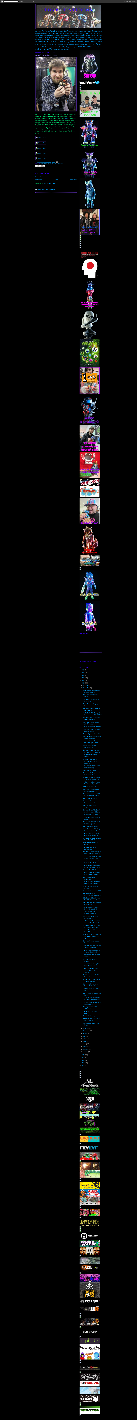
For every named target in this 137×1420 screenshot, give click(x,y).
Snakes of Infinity (73, 44)
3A (36, 31)
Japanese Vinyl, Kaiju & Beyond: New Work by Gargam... (90, 761)
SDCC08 (92, 42)
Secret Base (46, 44)
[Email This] (36, 166)
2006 (83, 1063)
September (86, 1031)
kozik (100, 47)
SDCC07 (87, 41)
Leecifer (93, 35)
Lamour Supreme (76, 35)
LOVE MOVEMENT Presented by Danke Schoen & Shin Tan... (92, 936)
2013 (83, 675)
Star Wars (91, 44)
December (86, 685)
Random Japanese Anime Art (91, 734)
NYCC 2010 (49, 163)
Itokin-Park (39, 35)
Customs (55, 33)
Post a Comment (40, 177)
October (85, 1028)
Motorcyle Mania (40, 39)
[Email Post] (56, 162)
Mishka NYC (97, 37)
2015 (83, 670)
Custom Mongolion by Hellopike (92, 726)
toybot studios (68, 10)
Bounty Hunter (82, 31)
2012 (83, 678)
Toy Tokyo (62, 47)
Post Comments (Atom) (50, 183)
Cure (49, 33)
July (84, 1036)
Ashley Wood (50, 31)
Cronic (45, 33)
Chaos (100, 31)
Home (56, 179)
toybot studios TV (43, 49)
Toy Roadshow (54, 47)
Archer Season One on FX (90, 814)
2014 (83, 672)
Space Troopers (83, 44)
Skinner (54, 44)
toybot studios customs (61, 49)
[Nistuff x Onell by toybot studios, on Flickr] (40, 138)
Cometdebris (39, 33)
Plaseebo (84, 39)
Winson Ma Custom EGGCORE (92, 891)
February (86, 1049)
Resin (61, 42)
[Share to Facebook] (42, 166)
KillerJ (63, 35)
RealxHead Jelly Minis (89, 770)
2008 (83, 1057)
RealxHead (40, 41)
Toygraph (68, 47)
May (84, 1041)
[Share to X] (40, 166)
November (86, 688)
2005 (83, 1065)
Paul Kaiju (76, 39)
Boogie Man (73, 31)
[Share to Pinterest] (44, 166)
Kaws (58, 35)
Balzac (57, 31)
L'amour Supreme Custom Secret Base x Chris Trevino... (90, 970)
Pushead (98, 39)
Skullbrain (60, 44)
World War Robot (84, 47)
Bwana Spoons (91, 31)
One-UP (57, 39)
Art (43, 31)
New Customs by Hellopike (90, 826)
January (85, 1052)
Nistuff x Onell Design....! (46, 55)
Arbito (39, 31)
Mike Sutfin (87, 37)
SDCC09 (99, 42)
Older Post (73, 179)
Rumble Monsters (76, 42)
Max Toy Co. (73, 37)
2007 (83, 1060)
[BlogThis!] (38, 166)
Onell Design (66, 39)
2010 (83, 683)
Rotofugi (66, 42)
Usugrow (74, 47)
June (84, 1039)
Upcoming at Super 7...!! (90, 798)
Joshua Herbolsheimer (50, 35)
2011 (83, 680)
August (85, 1033)
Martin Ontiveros (61, 37)
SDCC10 (38, 44)
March (85, 1046)
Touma (47, 47)
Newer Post (38, 179)
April (84, 1044)
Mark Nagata (50, 37)
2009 (83, 1055)
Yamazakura (94, 47)
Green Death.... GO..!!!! (89, 870)
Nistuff (66, 118)
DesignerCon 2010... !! (89, 786)
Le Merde (86, 35)
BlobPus (67, 31)
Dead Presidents (66, 33)
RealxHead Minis (52, 42)
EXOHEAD (76, 33)
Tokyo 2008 (41, 47)
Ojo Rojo (50, 39)
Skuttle (66, 44)
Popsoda (91, 39)
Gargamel (84, 33)
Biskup (61, 31)
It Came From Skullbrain (96, 33)
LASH (67, 35)
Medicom (81, 37)
